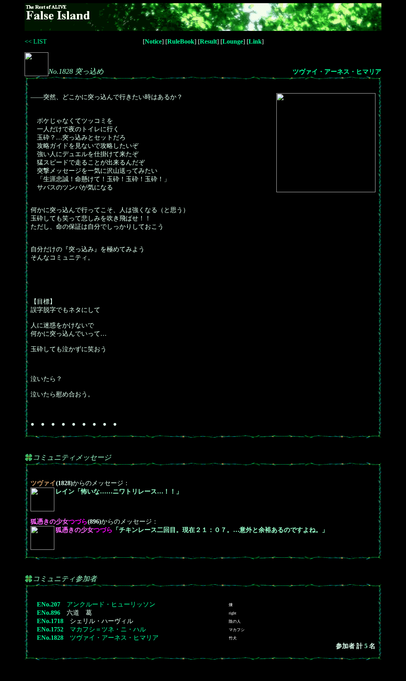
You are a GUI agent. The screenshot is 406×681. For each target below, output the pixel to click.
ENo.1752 (50, 629)
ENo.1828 (50, 637)
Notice (153, 41)
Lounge (232, 41)
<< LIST (36, 41)
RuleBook (180, 41)
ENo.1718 (50, 621)
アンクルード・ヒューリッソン (111, 604)
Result (208, 41)
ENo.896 (48, 612)
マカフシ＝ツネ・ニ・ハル (108, 629)
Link (255, 41)
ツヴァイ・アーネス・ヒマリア (337, 71)
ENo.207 (48, 604)
